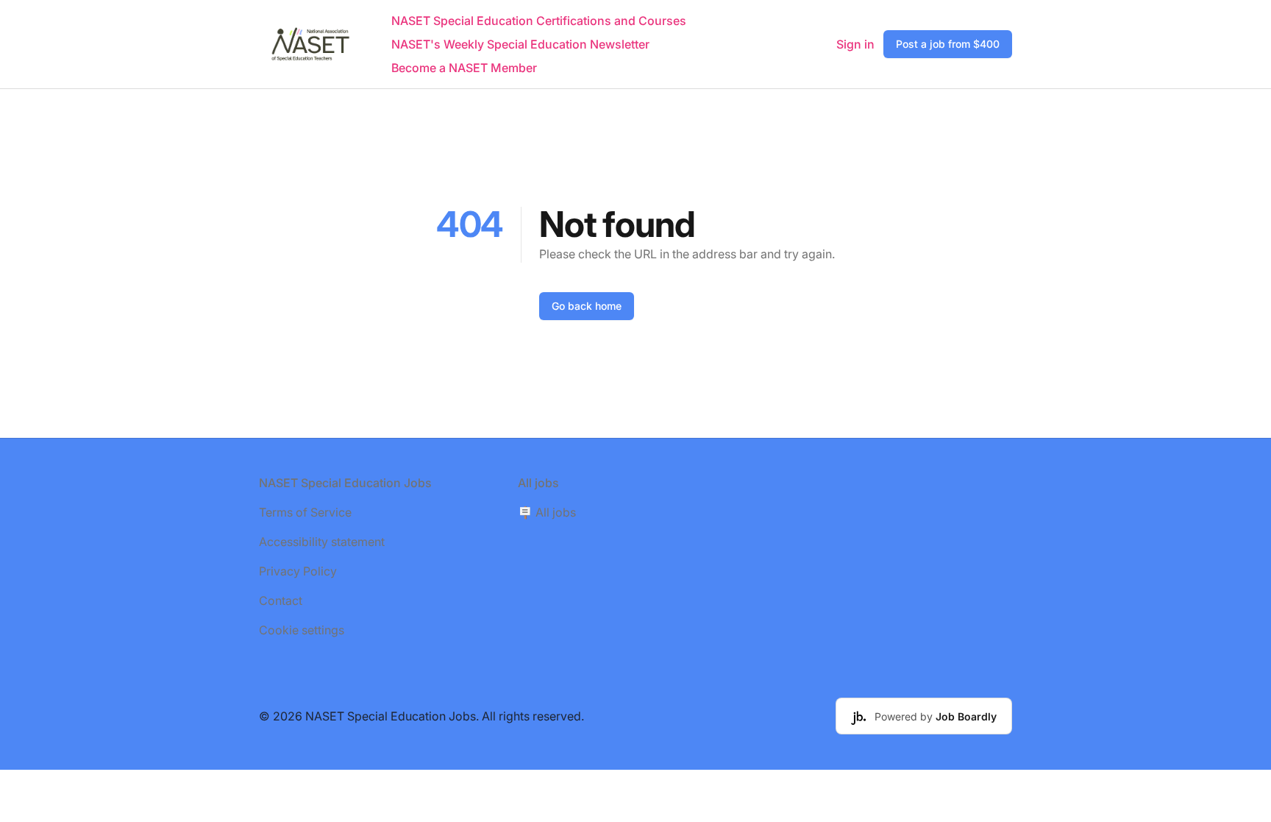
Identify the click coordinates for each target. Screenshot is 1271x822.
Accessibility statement (322, 541)
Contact (280, 600)
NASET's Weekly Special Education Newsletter (520, 44)
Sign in (855, 44)
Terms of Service (305, 512)
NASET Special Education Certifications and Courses (538, 20)
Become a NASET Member (464, 67)
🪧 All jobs (547, 512)
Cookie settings (301, 630)
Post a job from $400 (948, 44)
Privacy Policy (298, 571)
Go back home (587, 306)
